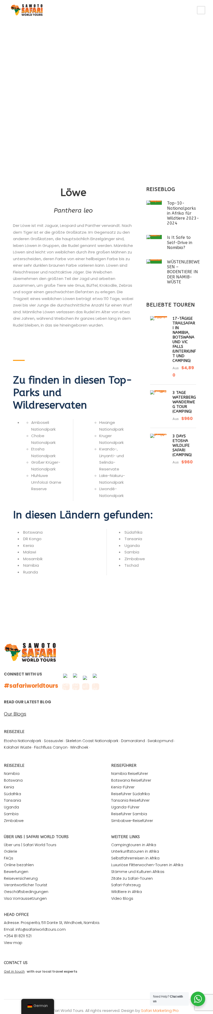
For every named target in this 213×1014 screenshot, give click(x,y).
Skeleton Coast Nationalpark (92, 740)
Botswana (13, 780)
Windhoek (79, 747)
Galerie (10, 851)
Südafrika (12, 793)
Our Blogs (15, 714)
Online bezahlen (19, 865)
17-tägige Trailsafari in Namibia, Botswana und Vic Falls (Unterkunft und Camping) (184, 339)
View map (13, 942)
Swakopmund (160, 740)
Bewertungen (16, 871)
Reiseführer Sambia (129, 814)
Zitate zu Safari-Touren (132, 878)
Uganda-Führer (125, 807)
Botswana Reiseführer (131, 780)
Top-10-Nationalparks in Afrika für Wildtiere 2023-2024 (183, 213)
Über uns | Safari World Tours (30, 844)
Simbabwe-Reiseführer (132, 820)
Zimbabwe (14, 820)
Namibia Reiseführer (129, 773)
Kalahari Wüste (17, 747)
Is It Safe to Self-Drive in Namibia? (179, 242)
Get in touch (14, 971)
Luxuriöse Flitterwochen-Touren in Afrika (147, 865)
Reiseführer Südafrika (130, 793)
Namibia (11, 773)
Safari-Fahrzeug (126, 885)
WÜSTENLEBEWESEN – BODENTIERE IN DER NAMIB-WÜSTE (183, 271)
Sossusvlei (53, 740)
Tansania (12, 800)
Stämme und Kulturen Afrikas (137, 871)
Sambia (11, 814)
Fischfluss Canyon (51, 747)
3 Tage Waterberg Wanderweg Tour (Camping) (184, 402)
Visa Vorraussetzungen (25, 898)
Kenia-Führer (123, 787)
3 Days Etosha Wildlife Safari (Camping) (182, 445)
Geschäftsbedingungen (26, 891)
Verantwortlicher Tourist (25, 885)
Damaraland (133, 740)
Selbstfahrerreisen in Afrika (135, 858)
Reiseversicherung (21, 878)
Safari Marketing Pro (160, 1010)
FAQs (8, 858)
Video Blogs (122, 898)
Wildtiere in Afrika (126, 891)
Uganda (11, 807)
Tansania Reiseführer (130, 800)
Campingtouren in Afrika (133, 844)
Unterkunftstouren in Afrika (135, 851)
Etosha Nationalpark (22, 740)
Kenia (9, 787)
